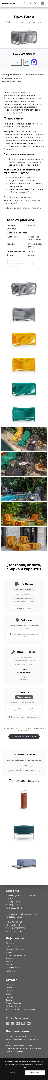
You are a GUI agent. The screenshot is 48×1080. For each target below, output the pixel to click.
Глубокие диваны (13, 1006)
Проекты (10, 943)
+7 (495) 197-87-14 (13, 905)
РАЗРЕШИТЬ (35, 1073)
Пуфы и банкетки (13, 1003)
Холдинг (9, 952)
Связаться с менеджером (25, 736)
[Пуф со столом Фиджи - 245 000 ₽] (24, 863)
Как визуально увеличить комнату (21, 1036)
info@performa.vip (14, 931)
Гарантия (10, 965)
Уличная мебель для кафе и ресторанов (24, 760)
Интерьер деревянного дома (19, 1045)
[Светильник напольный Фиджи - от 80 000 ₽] (24, 799)
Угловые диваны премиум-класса (20, 1009)
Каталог (9, 946)
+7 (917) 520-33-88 (13, 113)
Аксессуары (24, 765)
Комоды (9, 997)
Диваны (9, 985)
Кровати (9, 988)
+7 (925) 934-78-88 (14, 917)
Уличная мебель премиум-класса (24, 770)
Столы (8, 994)
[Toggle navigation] (42, 3)
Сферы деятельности (15, 955)
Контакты (10, 962)
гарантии (37, 208)
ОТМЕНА (13, 1073)
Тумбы (9, 1000)
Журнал (9, 958)
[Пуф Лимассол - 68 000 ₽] (24, 831)
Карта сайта (11, 971)
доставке (24, 208)
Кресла (9, 991)
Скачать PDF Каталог (15, 949)
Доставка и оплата (14, 968)
